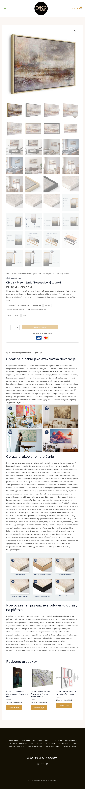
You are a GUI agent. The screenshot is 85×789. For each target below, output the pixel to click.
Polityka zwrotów (71, 740)
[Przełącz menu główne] (4, 8)
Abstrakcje (30, 274)
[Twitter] (47, 764)
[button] (75, 31)
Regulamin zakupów (35, 746)
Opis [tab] (8, 352)
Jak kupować (50, 743)
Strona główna (11, 274)
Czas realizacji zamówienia (17, 743)
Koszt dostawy (64, 743)
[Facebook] (42, 764)
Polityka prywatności (16, 746)
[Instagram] (38, 764)
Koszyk (47, 740)
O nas (75, 743)
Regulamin (58, 740)
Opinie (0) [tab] (38, 352)
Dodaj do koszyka (40, 327)
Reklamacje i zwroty (53, 746)
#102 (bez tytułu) (70, 746)
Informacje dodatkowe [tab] (22, 352)
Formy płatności (36, 743)
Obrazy (22, 274)
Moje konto (26, 740)
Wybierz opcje (14, 708)
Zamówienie (37, 740)
